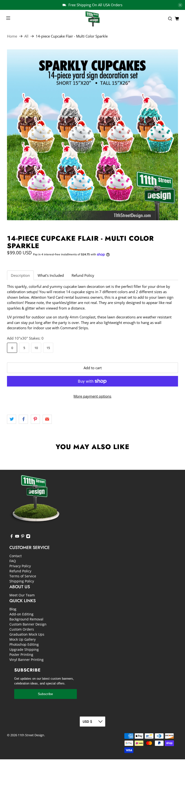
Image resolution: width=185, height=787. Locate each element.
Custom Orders (21, 629)
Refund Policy (83, 275)
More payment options (92, 396)
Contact (15, 556)
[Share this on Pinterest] (35, 419)
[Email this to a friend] (47, 419)
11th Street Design (31, 735)
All (26, 36)
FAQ (12, 561)
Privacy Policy (20, 566)
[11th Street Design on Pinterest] (22, 537)
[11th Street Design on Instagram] (28, 537)
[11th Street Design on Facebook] (11, 537)
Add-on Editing (21, 614)
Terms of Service (22, 576)
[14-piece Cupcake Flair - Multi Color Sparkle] (92, 134)
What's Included (51, 275)
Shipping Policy (21, 581)
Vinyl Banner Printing (26, 659)
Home (12, 36)
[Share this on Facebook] (23, 419)
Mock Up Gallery (22, 639)
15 (48, 348)
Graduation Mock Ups (26, 634)
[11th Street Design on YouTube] (17, 537)
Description (20, 275)
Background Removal (26, 619)
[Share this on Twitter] (11, 419)
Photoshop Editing (24, 644)
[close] (180, 5)
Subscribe (45, 694)
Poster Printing (21, 654)
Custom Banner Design (27, 624)
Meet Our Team (22, 595)
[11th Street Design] (92, 18)
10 (36, 348)
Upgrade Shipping (24, 649)
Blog (12, 609)
